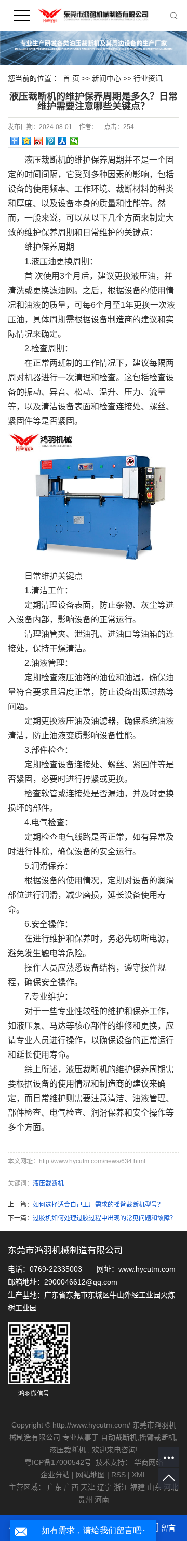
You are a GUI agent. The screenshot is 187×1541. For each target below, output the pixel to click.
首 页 (71, 78)
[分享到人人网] (62, 141)
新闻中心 (107, 78)
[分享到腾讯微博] (50, 141)
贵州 (85, 1499)
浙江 (121, 1487)
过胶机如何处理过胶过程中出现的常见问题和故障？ (104, 1218)
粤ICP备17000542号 (57, 1462)
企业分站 (55, 1475)
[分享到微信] (74, 141)
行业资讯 (148, 78)
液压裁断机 (48, 1183)
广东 (54, 1487)
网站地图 (91, 1475)
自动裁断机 (119, 1437)
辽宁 (104, 1487)
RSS (118, 1475)
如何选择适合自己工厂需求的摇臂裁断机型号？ (98, 1204)
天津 (88, 1487)
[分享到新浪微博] (38, 141)
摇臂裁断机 (157, 1437)
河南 (102, 1499)
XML (139, 1475)
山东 (154, 1487)
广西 (71, 1487)
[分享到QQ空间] (26, 141)
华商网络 (148, 1462)
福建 (137, 1487)
